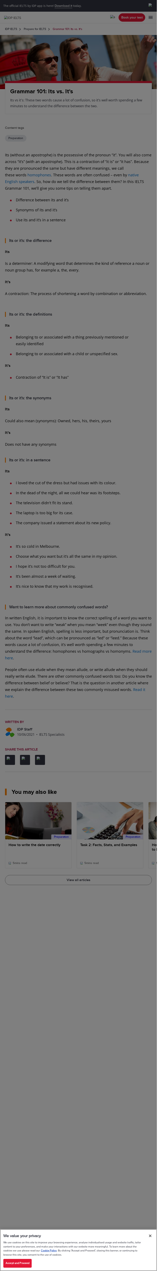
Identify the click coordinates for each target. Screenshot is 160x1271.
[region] (78, 1250)
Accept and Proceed (17, 1263)
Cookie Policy (49, 1250)
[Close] (150, 1235)
